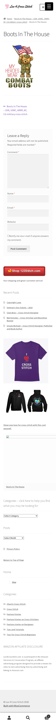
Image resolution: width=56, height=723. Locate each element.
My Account (9, 718)
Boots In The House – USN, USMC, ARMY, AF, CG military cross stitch (15, 110)
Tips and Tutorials (15, 629)
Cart (43, 715)
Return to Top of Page (13, 560)
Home (9, 18)
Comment (13, 152)
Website (11, 221)
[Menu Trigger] (49, 6)
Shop (14, 582)
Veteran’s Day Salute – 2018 (19, 307)
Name (11, 193)
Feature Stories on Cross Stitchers (23, 619)
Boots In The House (15, 486)
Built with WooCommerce (16, 705)
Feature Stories (14, 614)
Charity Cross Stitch (16, 604)
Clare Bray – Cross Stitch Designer (22, 312)
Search (28, 718)
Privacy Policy (13, 549)
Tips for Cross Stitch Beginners (21, 634)
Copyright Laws (14, 302)
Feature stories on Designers (20, 624)
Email (11, 207)
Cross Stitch (12, 609)
